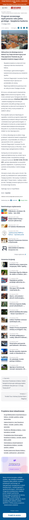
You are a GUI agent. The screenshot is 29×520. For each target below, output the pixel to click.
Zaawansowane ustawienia (11, 505)
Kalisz (3, 94)
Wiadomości (9, 11)
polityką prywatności (18, 503)
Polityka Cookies (14, 510)
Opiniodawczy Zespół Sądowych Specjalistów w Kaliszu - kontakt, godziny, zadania (13, 445)
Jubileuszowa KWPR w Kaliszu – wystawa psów (16, 233)
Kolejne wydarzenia (19, 254)
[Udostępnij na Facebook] (27, 28)
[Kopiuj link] (18, 28)
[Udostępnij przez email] (21, 28)
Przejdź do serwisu (14, 515)
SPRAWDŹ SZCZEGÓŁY (14, 469)
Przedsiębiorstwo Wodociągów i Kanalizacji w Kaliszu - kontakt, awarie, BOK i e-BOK (15, 437)
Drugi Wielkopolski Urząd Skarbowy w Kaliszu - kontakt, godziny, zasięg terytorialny (15, 417)
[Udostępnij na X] (24, 28)
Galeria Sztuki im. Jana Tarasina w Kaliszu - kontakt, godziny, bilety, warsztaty (14, 424)
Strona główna (3, 11)
